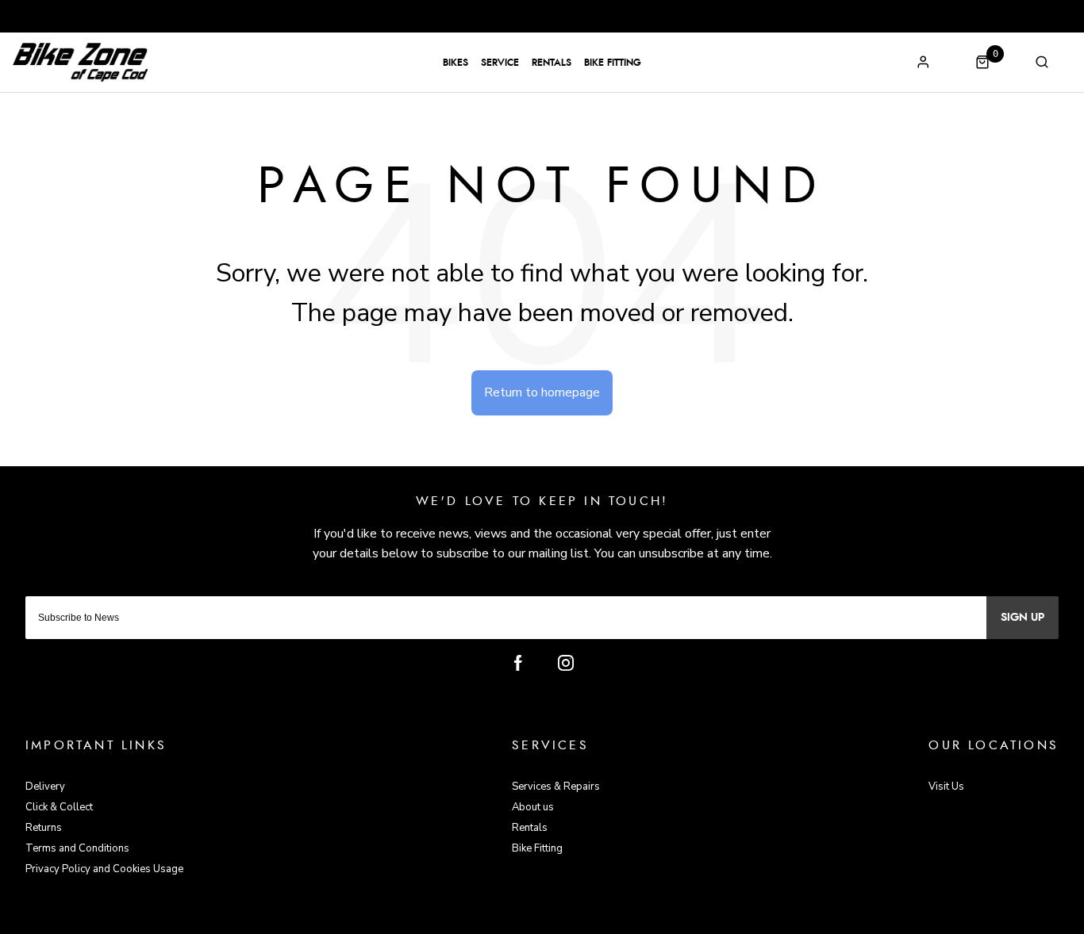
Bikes (455, 62)
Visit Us (946, 786)
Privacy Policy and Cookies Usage (104, 869)
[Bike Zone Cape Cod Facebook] (518, 662)
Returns (43, 828)
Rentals (551, 62)
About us (533, 807)
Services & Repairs (556, 786)
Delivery (45, 786)
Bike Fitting (612, 62)
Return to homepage (542, 392)
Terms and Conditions (77, 848)
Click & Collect (59, 807)
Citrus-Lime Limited (593, 919)
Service (500, 62)
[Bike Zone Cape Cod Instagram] (565, 662)
